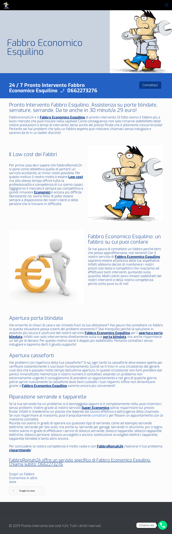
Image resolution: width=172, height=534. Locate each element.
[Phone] (162, 525)
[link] (27, 490)
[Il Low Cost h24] (6, 5)
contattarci (100, 415)
